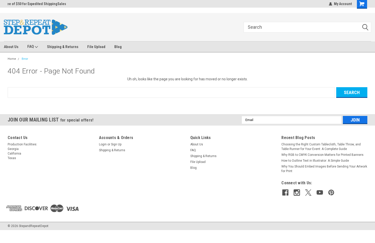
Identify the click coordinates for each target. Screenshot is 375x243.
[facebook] (285, 192)
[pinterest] (331, 192)
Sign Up (116, 144)
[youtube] (320, 192)
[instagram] (297, 192)
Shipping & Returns (62, 46)
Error (25, 58)
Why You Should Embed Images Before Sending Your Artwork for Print (324, 169)
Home (12, 58)
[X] (308, 192)
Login (103, 144)
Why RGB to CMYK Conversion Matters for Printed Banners (322, 155)
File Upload (96, 46)
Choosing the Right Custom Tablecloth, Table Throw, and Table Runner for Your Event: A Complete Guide (321, 147)
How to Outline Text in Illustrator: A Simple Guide (315, 160)
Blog (118, 46)
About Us (11, 46)
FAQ (31, 46)
